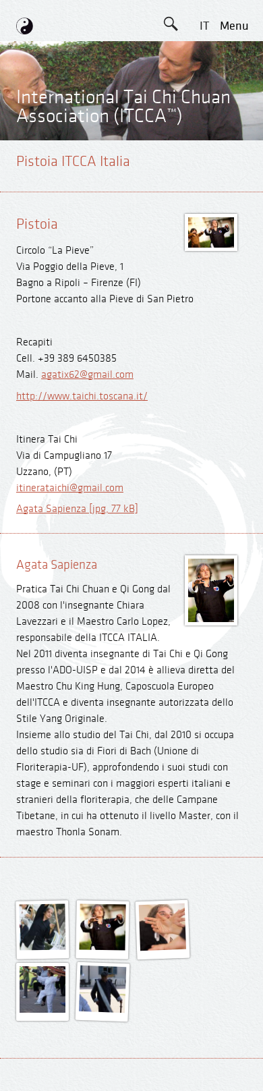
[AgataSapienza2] (42, 1009)
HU (204, 238)
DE (204, 86)
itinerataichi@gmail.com (69, 488)
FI (204, 177)
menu (234, 26)
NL (204, 208)
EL (204, 117)
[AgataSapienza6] (163, 947)
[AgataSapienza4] (43, 947)
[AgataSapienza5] (103, 947)
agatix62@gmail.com (87, 375)
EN (204, 56)
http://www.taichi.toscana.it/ (82, 396)
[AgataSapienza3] (102, 1009)
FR (204, 147)
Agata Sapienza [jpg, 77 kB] (77, 509)
